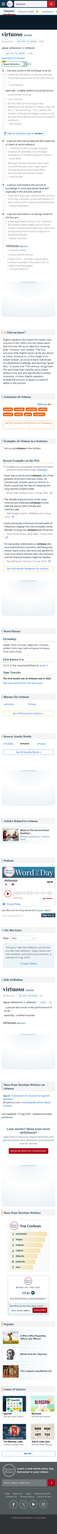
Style (6, 938)
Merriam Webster (9, 1470)
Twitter (23, 1504)
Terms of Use (44, 1496)
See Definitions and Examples (27, 1298)
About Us (18, 1493)
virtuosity (8, 743)
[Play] (7, 893)
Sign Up (47, 915)
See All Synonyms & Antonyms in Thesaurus (28, 422)
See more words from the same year (23, 683)
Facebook (13, 1504)
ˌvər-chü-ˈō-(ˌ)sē (14, 53)
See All (27, 1453)
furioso (32, 704)
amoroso (9, 704)
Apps (29, 1493)
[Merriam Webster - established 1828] (10, 4)
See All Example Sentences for (27, 568)
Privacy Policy (27, 1496)
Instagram (43, 1504)
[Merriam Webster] (28, 1281)
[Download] (13, 884)
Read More (42, 469)
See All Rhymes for (27, 713)
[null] (33, 1293)
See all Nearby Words (27, 752)
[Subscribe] (6, 884)
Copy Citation (30, 963)
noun (28, 35)
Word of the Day (28, 1287)
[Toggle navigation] (3, 4)
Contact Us (11, 1496)
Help (7, 1493)
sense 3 (44, 665)
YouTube (33, 1504)
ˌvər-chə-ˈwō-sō (26, 995)
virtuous (41, 743)
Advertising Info (42, 1493)
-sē (42, 1002)
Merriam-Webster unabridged (28, 1151)
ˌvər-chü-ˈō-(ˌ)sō (25, 41)
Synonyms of (13, 58)
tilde (26, 1293)
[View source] (51, 492)
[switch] (15, 64)
